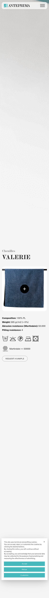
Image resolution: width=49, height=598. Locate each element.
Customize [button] (24, 575)
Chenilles (8, 251)
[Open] (42, 5)
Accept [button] (24, 564)
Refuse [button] (24, 569)
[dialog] (24, 559)
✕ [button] (44, 542)
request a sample (14, 358)
